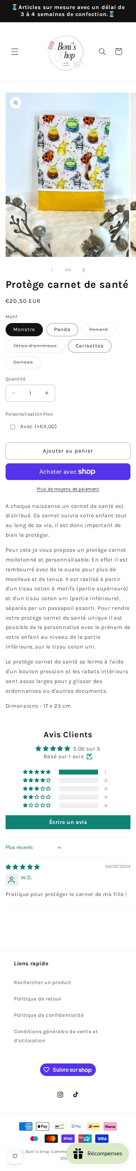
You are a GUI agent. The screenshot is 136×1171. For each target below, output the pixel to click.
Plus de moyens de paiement (68, 489)
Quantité (15, 379)
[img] (23, 867)
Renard (102, 331)
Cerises (27, 364)
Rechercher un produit (42, 982)
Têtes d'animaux (39, 348)
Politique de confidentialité (49, 1015)
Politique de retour (37, 999)
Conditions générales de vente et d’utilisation (56, 1036)
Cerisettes (90, 346)
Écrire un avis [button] (68, 822)
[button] (15, 52)
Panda (62, 329)
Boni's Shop (38, 1151)
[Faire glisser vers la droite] (83, 270)
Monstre (24, 329)
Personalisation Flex (29, 414)
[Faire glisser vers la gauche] (52, 270)
